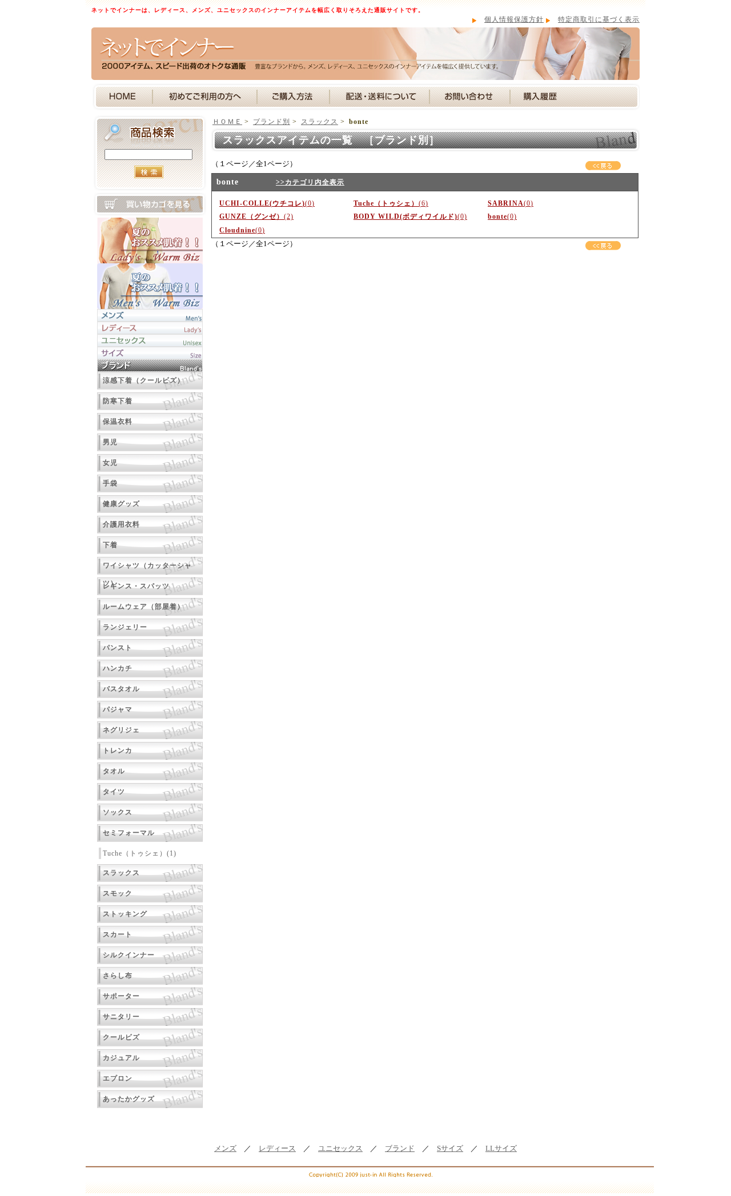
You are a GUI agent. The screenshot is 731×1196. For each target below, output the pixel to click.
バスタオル (121, 689)
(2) (256, 216)
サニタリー (121, 1017)
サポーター (121, 996)
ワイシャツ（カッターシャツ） (147, 568)
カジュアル (121, 1058)
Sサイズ (450, 1149)
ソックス (117, 812)
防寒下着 (117, 401)
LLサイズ (501, 1149)
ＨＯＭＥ (227, 121)
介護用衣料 (121, 524)
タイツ (114, 792)
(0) (267, 203)
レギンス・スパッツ (136, 586)
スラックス (121, 873)
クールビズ (121, 1037)
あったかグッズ (129, 1099)
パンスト (117, 648)
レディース (277, 1149)
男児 (110, 442)
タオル (114, 771)
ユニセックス (340, 1149)
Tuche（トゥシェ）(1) (139, 853)
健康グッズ (121, 504)
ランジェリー (125, 627)
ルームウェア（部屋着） (143, 607)
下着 (110, 545)
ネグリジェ (121, 730)
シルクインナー (129, 955)
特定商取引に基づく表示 (599, 19)
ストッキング (125, 914)
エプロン (117, 1078)
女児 (110, 463)
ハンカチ (117, 668)
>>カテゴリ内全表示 (310, 182)
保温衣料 (117, 422)
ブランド (400, 1149)
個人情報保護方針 (514, 19)
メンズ (225, 1149)
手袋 (110, 483)
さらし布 (117, 976)
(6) (391, 203)
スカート (117, 934)
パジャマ (117, 709)
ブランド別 (271, 121)
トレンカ (117, 750)
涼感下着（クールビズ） (143, 380)
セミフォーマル (129, 833)
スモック (117, 893)
